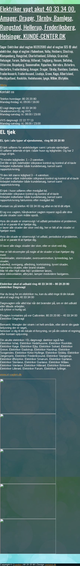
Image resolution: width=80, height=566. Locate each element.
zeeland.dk (50, 564)
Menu (3, 85)
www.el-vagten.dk (11, 374)
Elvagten (17, 564)
